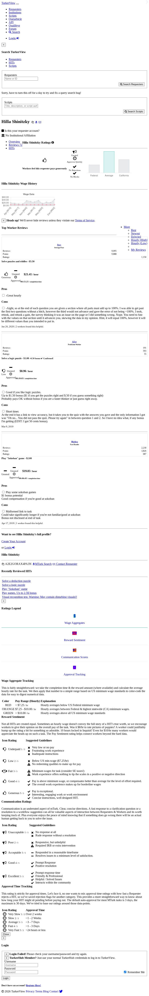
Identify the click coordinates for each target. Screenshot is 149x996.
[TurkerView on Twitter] (61, 991)
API (11, 22)
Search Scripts (135, 111)
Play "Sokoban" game (14, 588)
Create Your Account (13, 541)
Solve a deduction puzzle (16, 580)
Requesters (15, 9)
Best (133, 230)
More (127, 226)
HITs (12, 62)
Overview (14, 141)
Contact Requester (66, 563)
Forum (12, 28)
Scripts (13, 15)
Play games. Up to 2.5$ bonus (19, 592)
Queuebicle (15, 19)
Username (10, 961)
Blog (46, 991)
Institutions (15, 12)
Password (9, 968)
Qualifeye (14, 25)
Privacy (30, 991)
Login (12, 38)
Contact (53, 991)
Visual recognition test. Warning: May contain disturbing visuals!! (39, 596)
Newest (135, 233)
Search (15, 32)
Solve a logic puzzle (13, 584)
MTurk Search (43, 563)
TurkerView (8, 3)
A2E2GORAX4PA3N (18, 563)
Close (6, 934)
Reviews (15, 144)
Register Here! (33, 985)
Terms (38, 991)
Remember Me (136, 972)
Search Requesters (132, 84)
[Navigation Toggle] (17, 4)
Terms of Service (84, 220)
